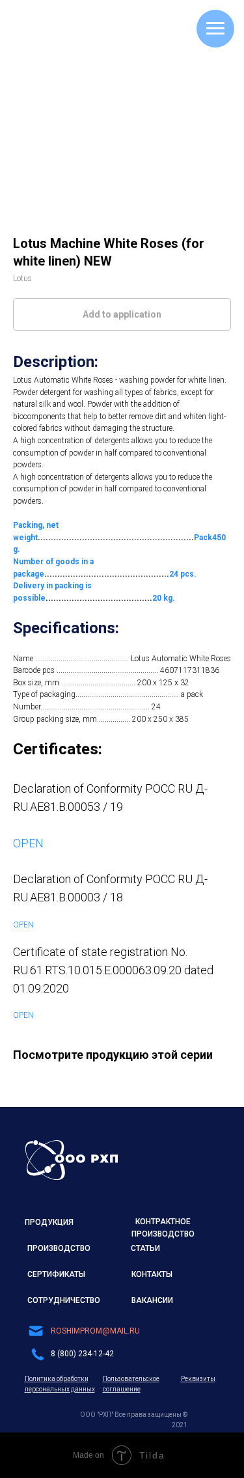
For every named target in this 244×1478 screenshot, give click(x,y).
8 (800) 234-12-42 (82, 1353)
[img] (71, 1160)
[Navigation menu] (215, 28)
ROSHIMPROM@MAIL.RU (95, 1330)
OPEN (28, 843)
